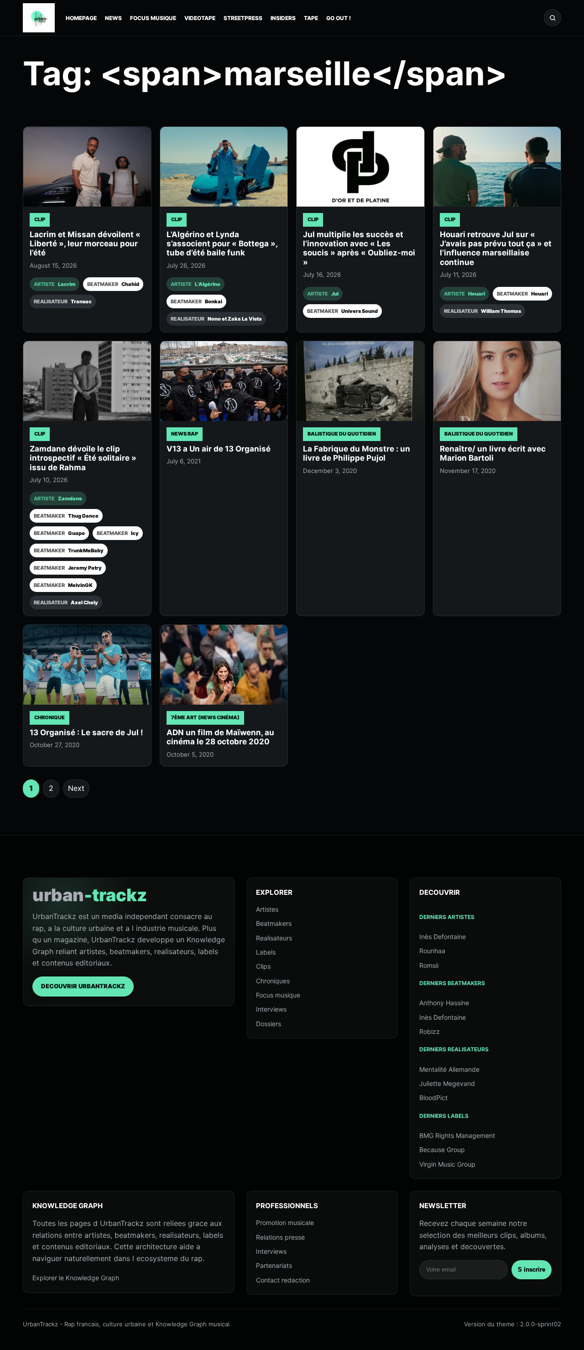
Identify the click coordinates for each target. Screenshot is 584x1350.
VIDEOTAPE (199, 18)
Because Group (442, 1149)
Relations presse (280, 1237)
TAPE (311, 18)
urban (89, 895)
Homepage (81, 18)
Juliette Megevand (447, 1083)
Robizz (429, 1031)
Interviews (271, 1009)
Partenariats (274, 1265)
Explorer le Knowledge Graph (75, 1278)
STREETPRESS (243, 18)
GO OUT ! (338, 18)
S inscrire (531, 1269)
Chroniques (273, 981)
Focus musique (278, 995)
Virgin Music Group (447, 1164)
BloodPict (433, 1097)
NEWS (113, 18)
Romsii (428, 965)
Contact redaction (283, 1280)
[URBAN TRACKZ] (39, 17)
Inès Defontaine (442, 936)
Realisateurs (274, 938)
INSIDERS (283, 18)
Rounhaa (432, 951)
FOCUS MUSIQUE (153, 18)
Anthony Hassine (444, 1003)
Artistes (267, 909)
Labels (266, 952)
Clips (263, 966)
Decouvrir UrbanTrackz (83, 986)
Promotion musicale (285, 1222)
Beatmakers (274, 923)
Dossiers (268, 1024)
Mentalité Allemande (449, 1069)
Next (76, 788)
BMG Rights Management (457, 1135)
